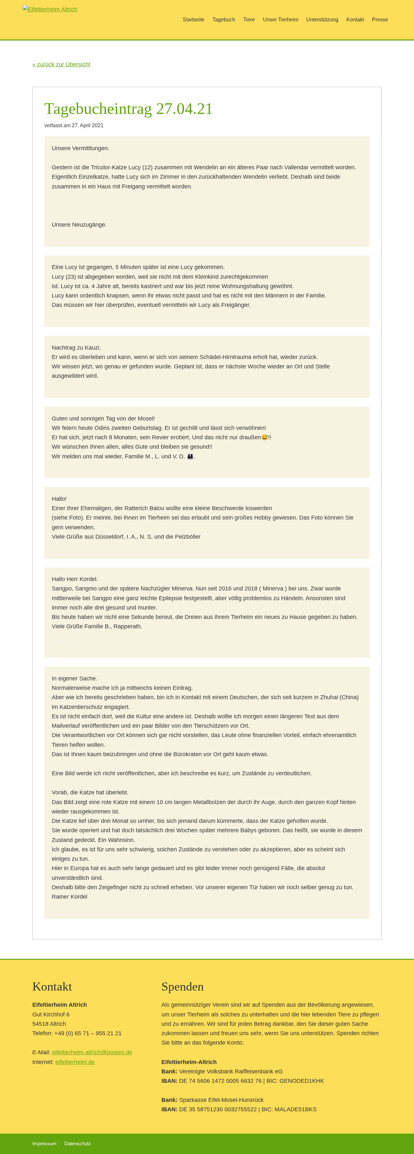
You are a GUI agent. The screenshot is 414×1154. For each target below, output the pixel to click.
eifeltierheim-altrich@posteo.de (92, 1052)
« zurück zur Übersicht (61, 64)
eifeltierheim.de (75, 1062)
